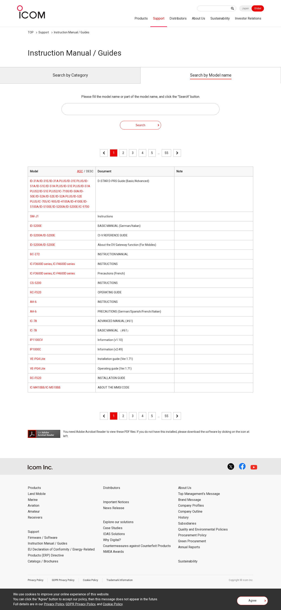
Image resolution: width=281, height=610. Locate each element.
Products (141, 18)
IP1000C (35, 349)
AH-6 (33, 301)
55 (166, 153)
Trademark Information (120, 580)
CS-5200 (35, 283)
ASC (80, 171)
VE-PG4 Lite (37, 358)
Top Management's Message (199, 494)
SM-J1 (34, 216)
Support (158, 18)
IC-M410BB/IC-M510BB (45, 387)
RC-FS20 (35, 292)
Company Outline (190, 511)
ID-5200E (36, 225)
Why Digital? (112, 540)
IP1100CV (36, 340)
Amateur (34, 511)
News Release (113, 508)
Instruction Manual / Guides (71, 32)
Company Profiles (191, 505)
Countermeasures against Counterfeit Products (137, 546)
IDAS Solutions (114, 534)
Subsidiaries (187, 523)
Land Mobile (37, 494)
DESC (89, 171)
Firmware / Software (42, 538)
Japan (245, 8)
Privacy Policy (35, 580)
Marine (33, 500)
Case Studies (112, 528)
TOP (31, 32)
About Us (198, 18)
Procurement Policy (192, 535)
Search (140, 125)
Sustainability (220, 18)
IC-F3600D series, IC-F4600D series (52, 264)
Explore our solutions (118, 522)
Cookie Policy (90, 580)
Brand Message (189, 500)
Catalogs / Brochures (43, 561)
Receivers (35, 517)
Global (257, 8)
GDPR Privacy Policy (63, 580)
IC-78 (33, 321)
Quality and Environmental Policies (203, 529)
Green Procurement (192, 541)
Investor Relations (248, 18)
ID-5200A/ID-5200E (42, 235)
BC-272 (35, 254)
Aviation (33, 505)
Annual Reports (189, 547)
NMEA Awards (113, 552)
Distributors (178, 18)
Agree (252, 600)
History (183, 517)
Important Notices (116, 502)
